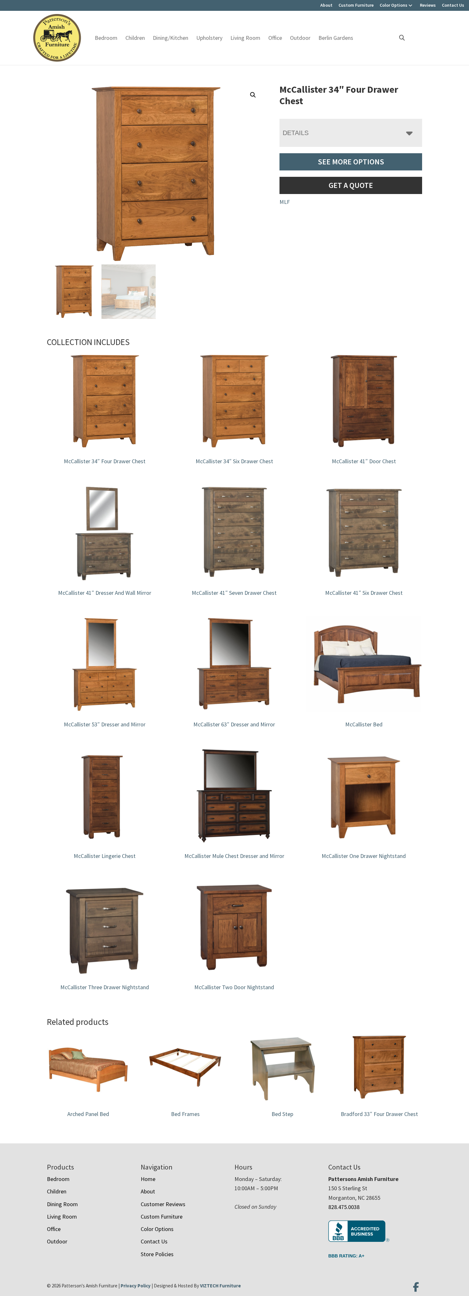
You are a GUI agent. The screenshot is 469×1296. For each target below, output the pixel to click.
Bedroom (106, 37)
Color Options (393, 5)
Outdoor (300, 37)
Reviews (428, 5)
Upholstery (209, 37)
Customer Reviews (163, 1204)
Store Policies (157, 1254)
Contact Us (453, 5)
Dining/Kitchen (170, 37)
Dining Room (62, 1204)
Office (275, 37)
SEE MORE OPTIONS (351, 162)
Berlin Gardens (335, 37)
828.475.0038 (344, 1207)
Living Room (245, 37)
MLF (284, 201)
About (326, 5)
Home (148, 1179)
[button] (253, 95)
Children (135, 37)
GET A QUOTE (351, 185)
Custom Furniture (356, 5)
